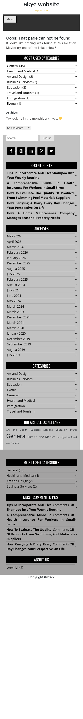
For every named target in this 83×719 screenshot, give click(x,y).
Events (12, 103)
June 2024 (14, 296)
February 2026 (17, 252)
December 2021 (18, 317)
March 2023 (15, 312)
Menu (10, 19)
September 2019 (19, 344)
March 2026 (15, 247)
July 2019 (13, 355)
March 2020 (15, 328)
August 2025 (16, 269)
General (13, 66)
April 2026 (14, 242)
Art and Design (18, 76)
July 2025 (13, 274)
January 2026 (16, 258)
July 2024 (13, 290)
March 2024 (15, 306)
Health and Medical (21, 71)
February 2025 (17, 279)
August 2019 (16, 350)
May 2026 (14, 236)
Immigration (16, 98)
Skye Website (41, 5)
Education (14, 87)
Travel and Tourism (21, 93)
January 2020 (16, 333)
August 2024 (16, 285)
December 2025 (18, 263)
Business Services (20, 82)
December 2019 (18, 339)
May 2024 (14, 301)
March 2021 (15, 323)
